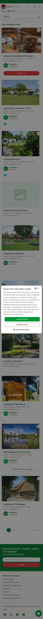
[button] (22, 329)
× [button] (38, 288)
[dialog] (21, 310)
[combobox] (36, 288)
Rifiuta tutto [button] (22, 325)
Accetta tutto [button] (22, 319)
